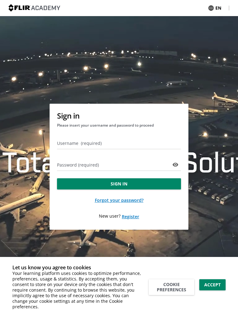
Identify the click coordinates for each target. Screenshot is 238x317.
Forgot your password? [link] (119, 200)
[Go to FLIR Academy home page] (34, 8)
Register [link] (130, 216)
